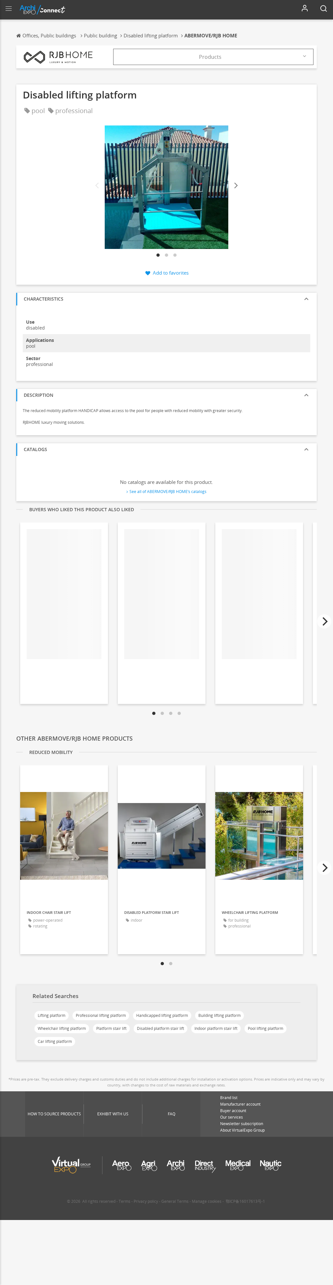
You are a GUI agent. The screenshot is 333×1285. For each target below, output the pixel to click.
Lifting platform (51, 1015)
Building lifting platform (219, 1015)
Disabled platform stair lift (160, 1028)
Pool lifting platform (265, 1028)
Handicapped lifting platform (162, 1015)
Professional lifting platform (101, 1015)
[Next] (235, 185)
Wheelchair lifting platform (62, 1028)
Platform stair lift (111, 1028)
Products (210, 56)
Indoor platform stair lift (215, 1028)
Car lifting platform (55, 1041)
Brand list (228, 1097)
